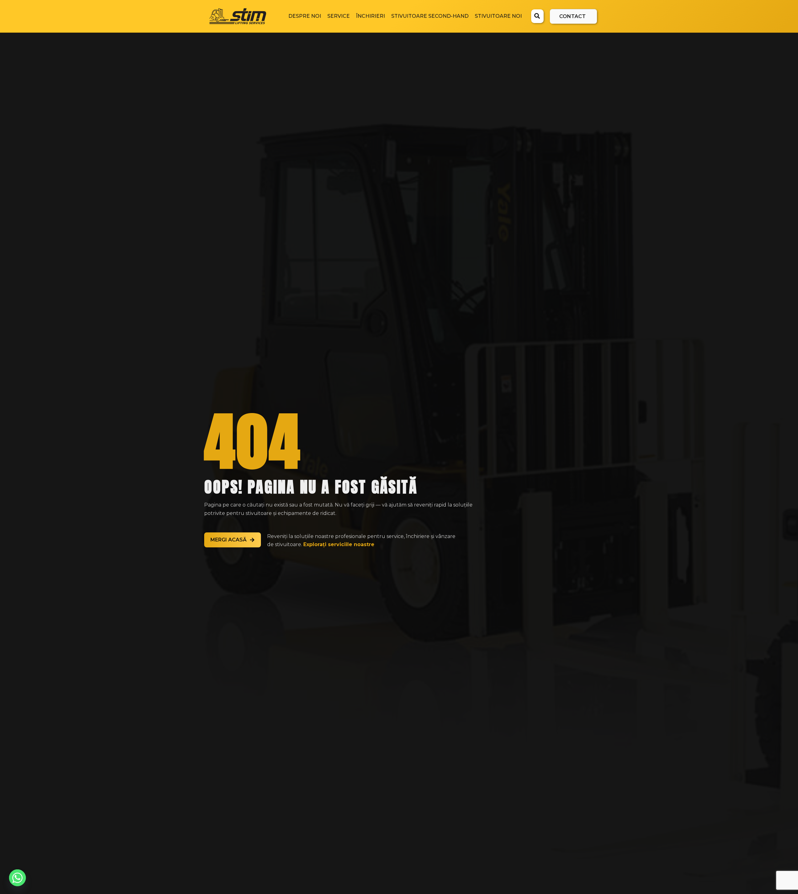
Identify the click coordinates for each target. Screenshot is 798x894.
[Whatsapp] (17, 877)
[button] (537, 17)
